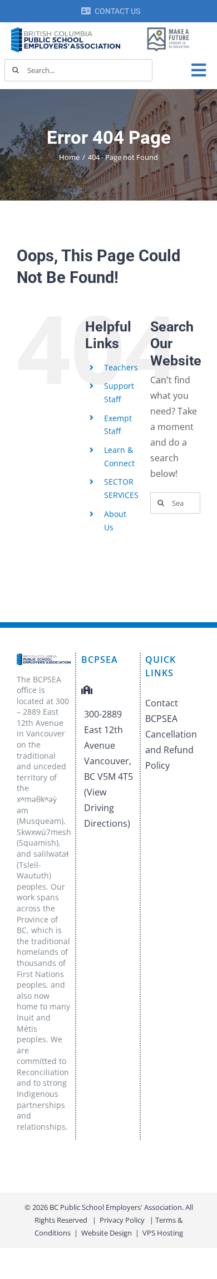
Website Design (106, 1233)
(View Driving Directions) (107, 807)
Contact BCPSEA (161, 711)
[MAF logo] (168, 29)
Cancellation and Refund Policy (171, 750)
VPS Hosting (162, 1233)
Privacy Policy (122, 1220)
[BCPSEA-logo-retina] (65, 31)
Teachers (121, 367)
